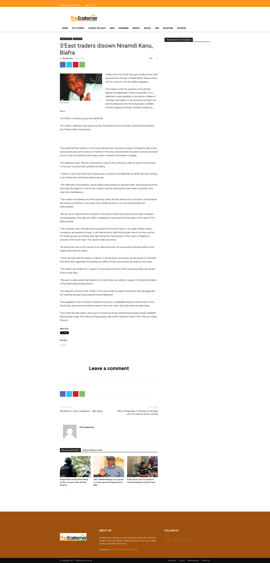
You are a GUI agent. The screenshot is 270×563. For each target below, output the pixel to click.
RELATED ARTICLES (70, 450)
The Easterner (67, 58)
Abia (112, 28)
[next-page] (66, 490)
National (97, 476)
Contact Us (206, 560)
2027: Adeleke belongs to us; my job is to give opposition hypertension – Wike (109, 482)
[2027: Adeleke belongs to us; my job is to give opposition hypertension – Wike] (109, 466)
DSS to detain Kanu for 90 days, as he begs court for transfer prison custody (137, 412)
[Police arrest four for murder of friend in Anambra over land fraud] (142, 466)
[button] (206, 28)
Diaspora (168, 28)
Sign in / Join (90, 5)
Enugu (147, 28)
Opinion (181, 28)
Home (65, 28)
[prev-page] (61, 490)
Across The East (97, 28)
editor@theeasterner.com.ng (123, 549)
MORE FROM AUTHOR (92, 450)
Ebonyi (136, 28)
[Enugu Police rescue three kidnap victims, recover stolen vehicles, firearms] (75, 466)
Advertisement (193, 560)
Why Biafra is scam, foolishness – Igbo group (81, 411)
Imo (157, 28)
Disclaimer (172, 560)
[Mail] (199, 5)
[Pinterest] (75, 64)
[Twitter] (203, 5)
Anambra (123, 28)
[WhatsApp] (82, 64)
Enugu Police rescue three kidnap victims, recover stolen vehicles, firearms (74, 482)
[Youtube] (208, 5)
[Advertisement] (159, 17)
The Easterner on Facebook (178, 40)
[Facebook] (194, 5)
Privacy (182, 560)
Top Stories (78, 28)
